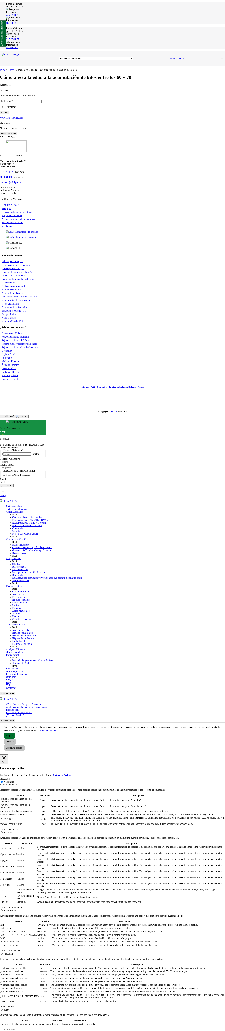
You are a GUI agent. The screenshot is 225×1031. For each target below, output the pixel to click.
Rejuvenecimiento (10, 379)
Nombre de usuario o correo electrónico (20, 95)
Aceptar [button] (9, 735)
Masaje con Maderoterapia (25, 533)
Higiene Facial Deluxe (23, 638)
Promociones (12, 655)
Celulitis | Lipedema (22, 619)
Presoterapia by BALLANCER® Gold (31, 520)
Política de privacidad (99, 387)
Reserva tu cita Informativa (19, 712)
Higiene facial (8, 354)
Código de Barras (10, 372)
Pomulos (16, 608)
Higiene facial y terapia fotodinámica (19, 343)
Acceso (4, 112)
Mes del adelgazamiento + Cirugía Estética (32, 660)
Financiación (12, 668)
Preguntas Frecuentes (12, 215)
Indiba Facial (18, 641)
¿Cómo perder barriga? (13, 268)
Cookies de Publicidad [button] (11, 907)
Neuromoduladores (21, 602)
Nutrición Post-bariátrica (13, 321)
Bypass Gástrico (20, 553)
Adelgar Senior (9, 317)
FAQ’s (9, 679)
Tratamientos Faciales (16, 624)
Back (14, 514)
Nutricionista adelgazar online (16, 300)
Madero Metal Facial (22, 644)
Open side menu (8, 133)
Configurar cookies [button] (14, 748)
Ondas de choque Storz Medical (27, 517)
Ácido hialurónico (21, 610)
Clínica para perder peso (13, 275)
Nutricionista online (11, 289)
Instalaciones (8, 226)
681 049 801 (12, 23)
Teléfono (10, 458)
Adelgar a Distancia (15, 649)
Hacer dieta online (10, 303)
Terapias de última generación (16, 265)
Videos (10, 70)
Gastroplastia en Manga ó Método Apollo (32, 547)
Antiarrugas (18, 594)
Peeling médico (19, 597)
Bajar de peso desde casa (14, 310)
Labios (15, 605)
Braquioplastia (19, 575)
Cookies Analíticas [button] (9, 829)
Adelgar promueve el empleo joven (19, 219)
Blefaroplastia (19, 566)
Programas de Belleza (12, 333)
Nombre (35, 454)
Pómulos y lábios (10, 375)
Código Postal (7, 464)
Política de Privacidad (21, 475)
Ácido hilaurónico (10, 365)
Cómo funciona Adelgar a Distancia (23, 704)
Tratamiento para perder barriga (17, 272)
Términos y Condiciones (118, 387)
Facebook (4, 438)
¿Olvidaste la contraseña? (12, 117)
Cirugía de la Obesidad (17, 539)
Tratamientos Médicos (16, 509)
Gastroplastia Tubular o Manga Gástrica (31, 550)
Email (3, 479)
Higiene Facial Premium (24, 635)
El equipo (6, 208)
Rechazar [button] (10, 742)
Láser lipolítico (9, 368)
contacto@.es (10, 182)
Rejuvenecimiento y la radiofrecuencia (20, 347)
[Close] (10, 85)
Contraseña (6, 101)
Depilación (7, 350)
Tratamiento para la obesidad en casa (19, 296)
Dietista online (8, 282)
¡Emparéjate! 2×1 (20, 663)
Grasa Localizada (14, 511)
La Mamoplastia (20, 569)
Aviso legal (85, 387)
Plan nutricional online (12, 293)
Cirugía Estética (13, 558)
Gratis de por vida (14, 671)
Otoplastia (17, 564)
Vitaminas (17, 613)
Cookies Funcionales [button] (10, 950)
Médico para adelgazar (12, 261)
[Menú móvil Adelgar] (222, 58)
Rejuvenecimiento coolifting (15, 336)
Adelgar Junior (9, 314)
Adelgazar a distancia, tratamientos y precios (27, 707)
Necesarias (9, 781)
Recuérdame (10, 107)
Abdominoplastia (20, 580)
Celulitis (16, 531)
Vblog (9, 685)
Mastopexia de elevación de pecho (28, 572)
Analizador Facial (20, 630)
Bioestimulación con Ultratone (27, 525)
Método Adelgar (14, 506)
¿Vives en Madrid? (15, 715)
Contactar (10, 688)
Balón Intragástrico (21, 544)
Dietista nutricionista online (15, 307)
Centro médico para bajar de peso (18, 279)
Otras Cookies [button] (7, 1006)
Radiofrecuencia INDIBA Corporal (29, 522)
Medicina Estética (10, 361)
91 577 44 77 (12, 14)
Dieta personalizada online (14, 286)
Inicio (3, 70)
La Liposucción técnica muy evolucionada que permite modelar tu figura (47, 577)
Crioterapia (7, 358)
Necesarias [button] (5, 778)
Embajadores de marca (12, 222)
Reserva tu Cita (176, 58)
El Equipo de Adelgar (16, 674)
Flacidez (16, 616)
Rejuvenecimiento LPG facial (16, 340)
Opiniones (11, 677)
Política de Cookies (136, 387)
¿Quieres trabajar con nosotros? (17, 212)
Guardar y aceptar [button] (8, 1029)
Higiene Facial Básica (22, 633)
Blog (8, 682)
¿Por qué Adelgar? (10, 205)
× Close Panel (7, 693)
